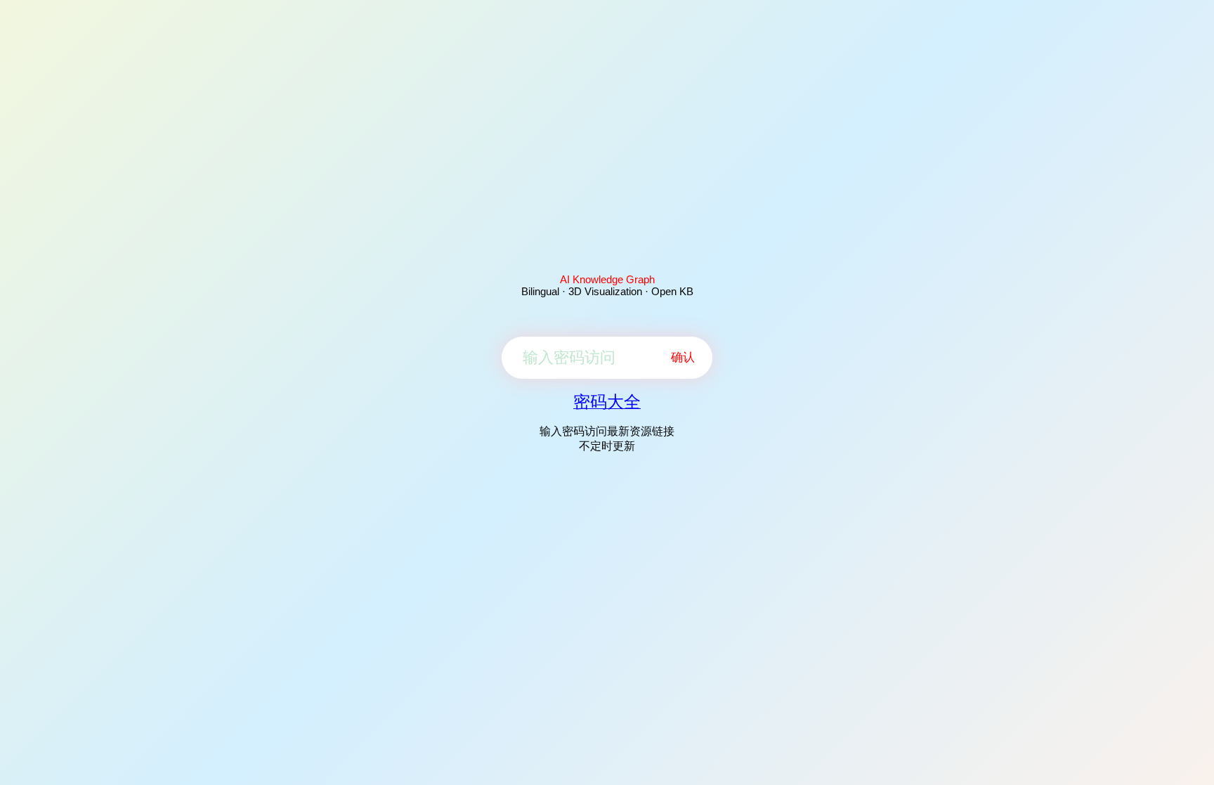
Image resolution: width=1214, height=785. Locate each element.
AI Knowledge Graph (607, 279)
